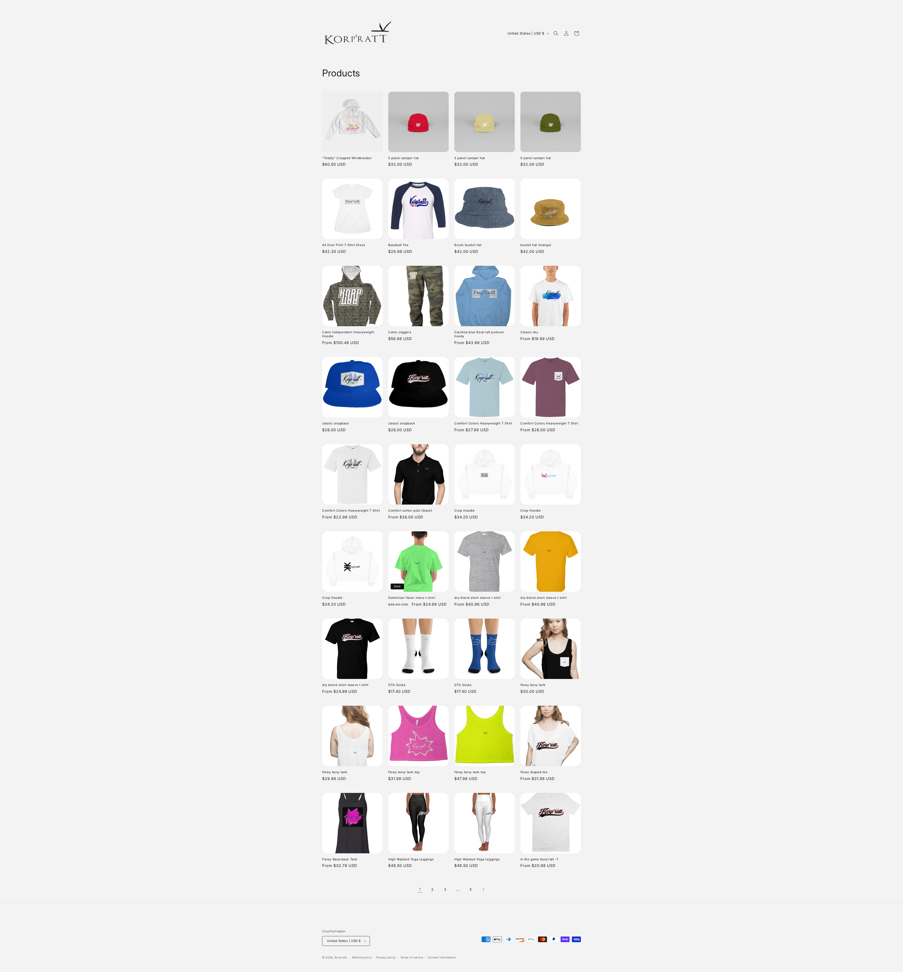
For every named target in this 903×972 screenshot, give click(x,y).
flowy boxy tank (533, 685)
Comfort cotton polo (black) (410, 510)
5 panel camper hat (403, 158)
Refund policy (362, 957)
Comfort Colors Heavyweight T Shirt (483, 423)
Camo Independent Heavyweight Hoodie (348, 334)
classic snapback (335, 423)
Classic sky (529, 332)
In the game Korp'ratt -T (539, 859)
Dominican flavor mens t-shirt (411, 598)
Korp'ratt (341, 957)
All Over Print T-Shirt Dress (343, 245)
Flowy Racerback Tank (339, 859)
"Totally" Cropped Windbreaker (347, 158)
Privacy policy (386, 957)
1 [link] (420, 889)
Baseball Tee (398, 245)
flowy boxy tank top (404, 772)
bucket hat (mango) (535, 245)
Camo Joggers (399, 332)
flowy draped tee (534, 772)
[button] (556, 33)
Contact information (442, 957)
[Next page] (483, 889)
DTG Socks (396, 685)
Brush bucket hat (468, 245)
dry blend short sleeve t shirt (477, 598)
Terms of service (411, 957)
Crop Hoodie (464, 510)
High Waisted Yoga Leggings (411, 859)
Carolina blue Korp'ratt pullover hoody (479, 334)
